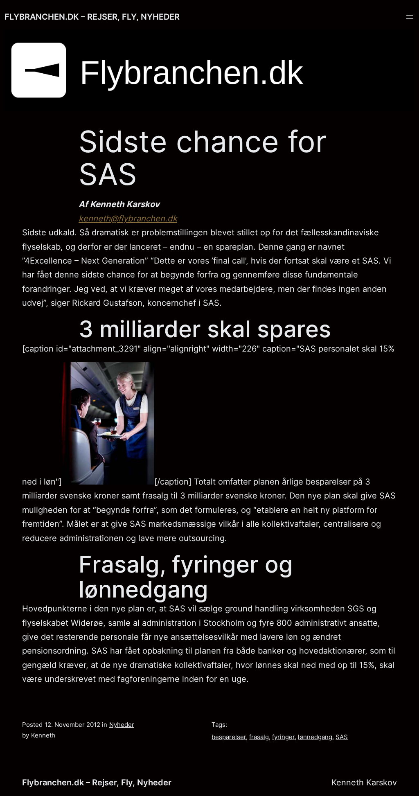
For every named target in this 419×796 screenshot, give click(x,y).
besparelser (229, 737)
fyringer (283, 737)
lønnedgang (315, 737)
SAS (342, 737)
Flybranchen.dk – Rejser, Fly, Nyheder (92, 16)
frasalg (259, 737)
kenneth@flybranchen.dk (128, 218)
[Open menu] (409, 17)
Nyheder (121, 724)
